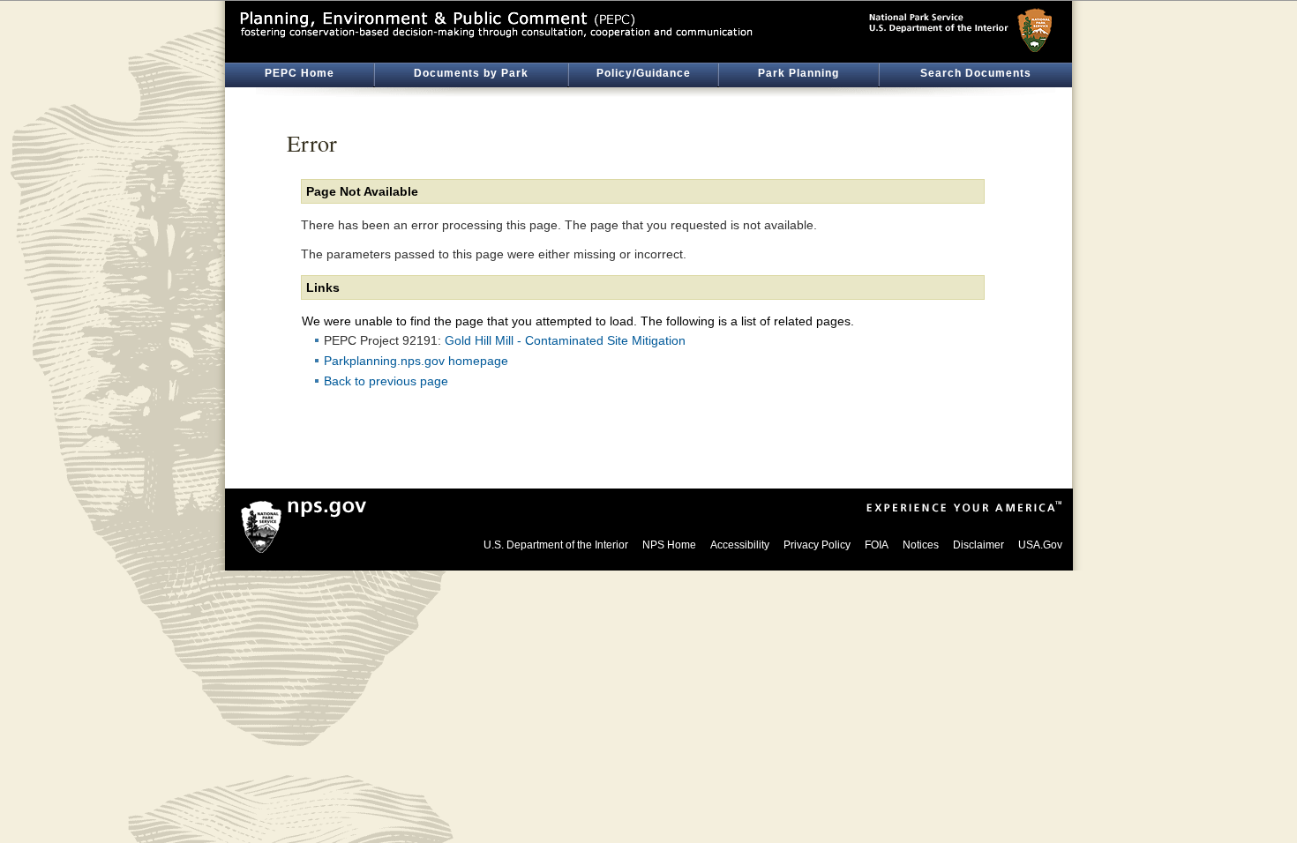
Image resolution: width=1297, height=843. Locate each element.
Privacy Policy (817, 545)
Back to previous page (386, 381)
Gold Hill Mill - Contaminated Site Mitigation (565, 340)
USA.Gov (1040, 545)
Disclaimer (978, 545)
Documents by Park (471, 73)
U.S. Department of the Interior (556, 545)
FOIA (876, 545)
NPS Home (669, 545)
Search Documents (975, 73)
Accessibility (739, 545)
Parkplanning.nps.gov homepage (416, 361)
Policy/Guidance (643, 73)
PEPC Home (299, 73)
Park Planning (798, 73)
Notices (921, 545)
